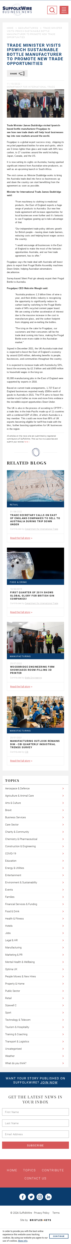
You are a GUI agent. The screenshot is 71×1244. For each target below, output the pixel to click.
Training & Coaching (16, 1034)
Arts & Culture (13, 802)
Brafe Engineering (33, 678)
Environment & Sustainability (21, 882)
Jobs (8, 933)
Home (10, 28)
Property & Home (14, 983)
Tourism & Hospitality (17, 1027)
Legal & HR (11, 940)
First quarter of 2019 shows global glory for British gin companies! (32, 595)
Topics (29, 1170)
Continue (59, 1236)
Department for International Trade (31, 87)
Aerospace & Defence (17, 788)
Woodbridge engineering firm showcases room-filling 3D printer (32, 669)
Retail (14, 505)
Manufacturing (28, 28)
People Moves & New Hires (20, 976)
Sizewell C (11, 1005)
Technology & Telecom (18, 1019)
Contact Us (35, 1178)
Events (9, 889)
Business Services (15, 817)
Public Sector (12, 990)
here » (27, 442)
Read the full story (20, 538)
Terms (56, 1212)
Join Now (49, 1082)
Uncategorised (13, 1048)
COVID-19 (10, 853)
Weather (10, 1056)
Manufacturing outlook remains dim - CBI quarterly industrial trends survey (35, 744)
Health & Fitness (14, 918)
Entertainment (13, 875)
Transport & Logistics (17, 1041)
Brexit (8, 810)
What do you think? (15, 1063)
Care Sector (12, 824)
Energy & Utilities (14, 868)
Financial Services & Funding (21, 904)
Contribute (53, 1170)
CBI (26, 752)
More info (22, 1241)
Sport (8, 1012)
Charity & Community (17, 831)
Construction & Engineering (20, 846)
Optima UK (11, 969)
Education (10, 860)
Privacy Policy (41, 1212)
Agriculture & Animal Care (19, 795)
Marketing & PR (14, 954)
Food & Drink (18, 582)
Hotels (9, 925)
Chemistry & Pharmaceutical (21, 839)
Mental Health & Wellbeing (20, 962)
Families (9, 896)
